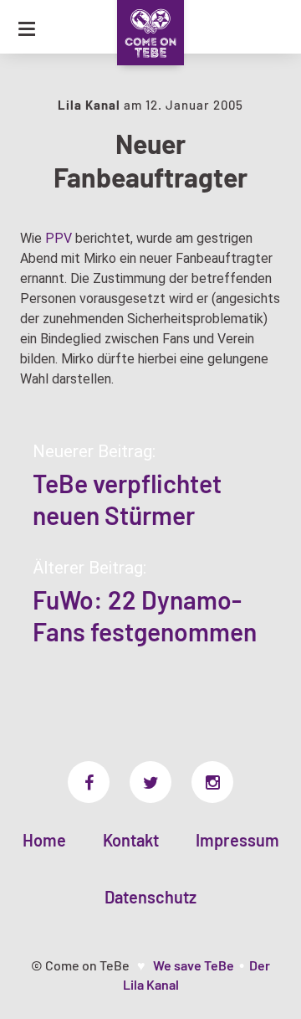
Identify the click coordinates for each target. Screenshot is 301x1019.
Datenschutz (150, 897)
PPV (58, 238)
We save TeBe (193, 965)
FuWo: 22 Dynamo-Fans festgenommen (145, 615)
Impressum (237, 840)
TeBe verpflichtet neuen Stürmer (127, 499)
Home (44, 840)
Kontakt (131, 840)
